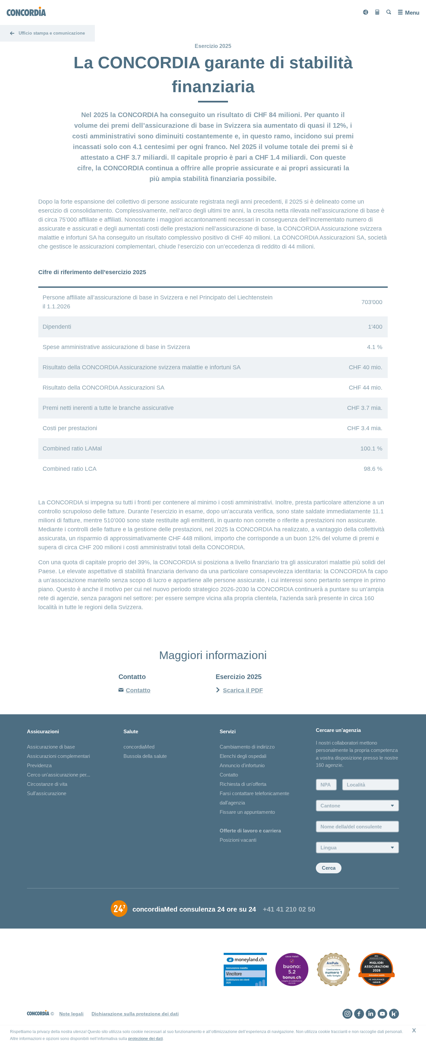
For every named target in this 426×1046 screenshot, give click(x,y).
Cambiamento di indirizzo (247, 747)
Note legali (71, 1013)
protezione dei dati (145, 1038)
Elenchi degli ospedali (243, 756)
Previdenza (39, 765)
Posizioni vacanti (238, 840)
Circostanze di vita (47, 784)
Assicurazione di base (51, 747)
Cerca (328, 868)
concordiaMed (138, 747)
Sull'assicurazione (46, 793)
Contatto (229, 775)
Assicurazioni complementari (58, 756)
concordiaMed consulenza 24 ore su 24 (194, 909)
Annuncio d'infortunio (242, 765)
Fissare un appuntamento (247, 812)
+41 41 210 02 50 (289, 909)
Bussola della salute (145, 756)
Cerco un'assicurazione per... (58, 775)
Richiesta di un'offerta (243, 784)
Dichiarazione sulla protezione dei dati (135, 1013)
